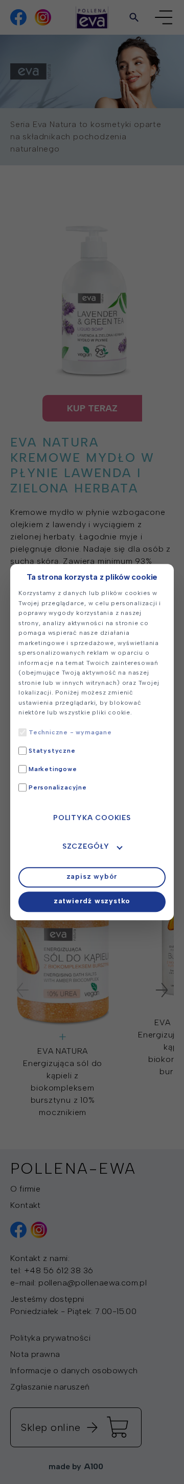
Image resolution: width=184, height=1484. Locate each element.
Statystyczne (52, 750)
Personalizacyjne (58, 787)
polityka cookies (92, 817)
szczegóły (85, 846)
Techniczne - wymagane (70, 732)
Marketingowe (53, 769)
